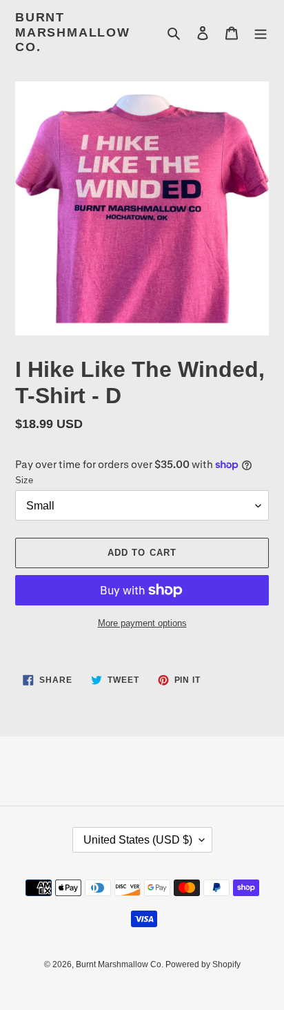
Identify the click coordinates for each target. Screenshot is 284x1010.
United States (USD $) (137, 840)
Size (24, 480)
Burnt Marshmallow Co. (72, 32)
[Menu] (260, 33)
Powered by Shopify (203, 964)
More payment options (142, 623)
